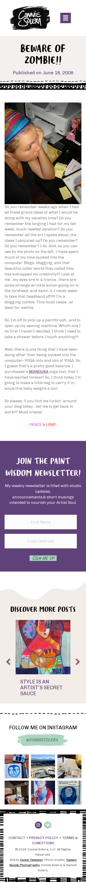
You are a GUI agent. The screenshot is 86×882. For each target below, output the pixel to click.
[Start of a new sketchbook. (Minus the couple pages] (69, 793)
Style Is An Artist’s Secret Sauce (41, 688)
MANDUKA (38, 371)
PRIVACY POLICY (43, 838)
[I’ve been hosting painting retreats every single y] (69, 766)
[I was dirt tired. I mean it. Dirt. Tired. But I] (43, 793)
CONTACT (16, 838)
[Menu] (65, 18)
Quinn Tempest (31, 860)
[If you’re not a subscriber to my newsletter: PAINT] (17, 793)
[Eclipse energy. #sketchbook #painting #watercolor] (17, 766)
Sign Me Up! (43, 558)
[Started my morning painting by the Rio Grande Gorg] (43, 766)
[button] (8, 661)
